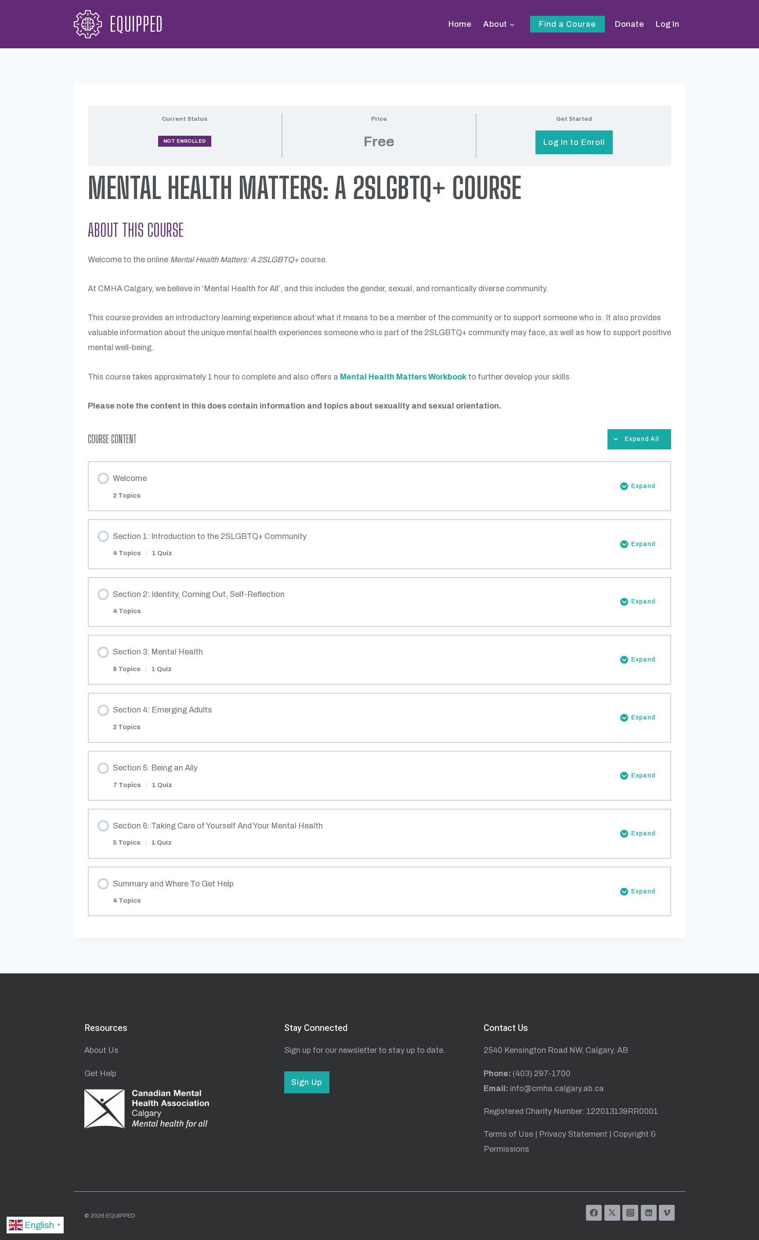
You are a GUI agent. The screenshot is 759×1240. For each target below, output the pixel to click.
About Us (101, 1050)
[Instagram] (630, 1213)
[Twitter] (612, 1213)
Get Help (100, 1073)
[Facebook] (594, 1213)
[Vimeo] (667, 1213)
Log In (667, 24)
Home (459, 24)
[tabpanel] (379, 293)
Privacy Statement (573, 1134)
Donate (629, 24)
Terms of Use (508, 1134)
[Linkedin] (649, 1213)
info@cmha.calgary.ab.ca (557, 1088)
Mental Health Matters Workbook (403, 376)
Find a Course (567, 24)
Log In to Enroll (574, 142)
